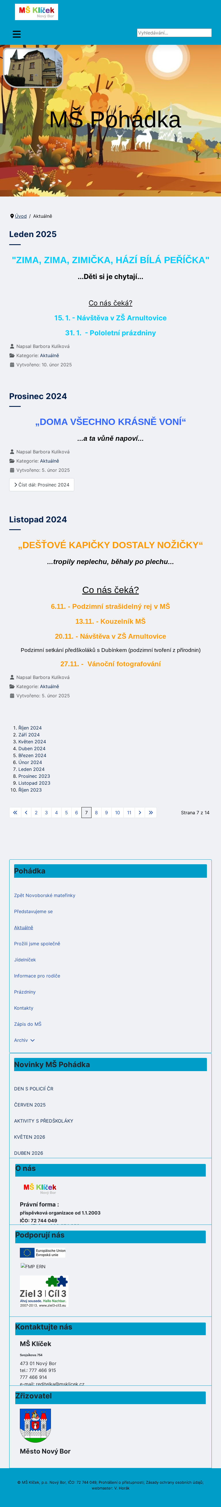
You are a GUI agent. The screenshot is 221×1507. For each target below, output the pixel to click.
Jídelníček (25, 960)
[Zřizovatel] (35, 1425)
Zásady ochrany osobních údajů (174, 1482)
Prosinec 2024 (38, 396)
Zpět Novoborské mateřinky (44, 895)
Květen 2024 (32, 741)
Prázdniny (25, 992)
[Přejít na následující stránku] (140, 812)
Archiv (21, 1040)
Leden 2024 (31, 769)
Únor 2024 (30, 762)
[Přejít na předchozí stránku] (26, 812)
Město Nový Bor (45, 1451)
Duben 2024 (31, 748)
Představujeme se (33, 911)
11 (129, 812)
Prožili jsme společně (37, 943)
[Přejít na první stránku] (15, 812)
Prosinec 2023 (34, 776)
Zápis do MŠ (27, 1024)
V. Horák (121, 1488)
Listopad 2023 (34, 783)
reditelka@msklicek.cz (60, 1384)
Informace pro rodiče (37, 976)
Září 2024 (29, 735)
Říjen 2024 (30, 728)
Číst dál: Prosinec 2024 (43, 485)
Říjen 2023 (30, 790)
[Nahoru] (210, 1496)
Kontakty (23, 1008)
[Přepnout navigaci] (16, 34)
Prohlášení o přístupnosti (121, 1482)
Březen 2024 (32, 755)
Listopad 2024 (38, 519)
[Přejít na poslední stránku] (151, 812)
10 (117, 812)
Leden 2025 (33, 234)
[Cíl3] (44, 1291)
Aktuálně (49, 355)
